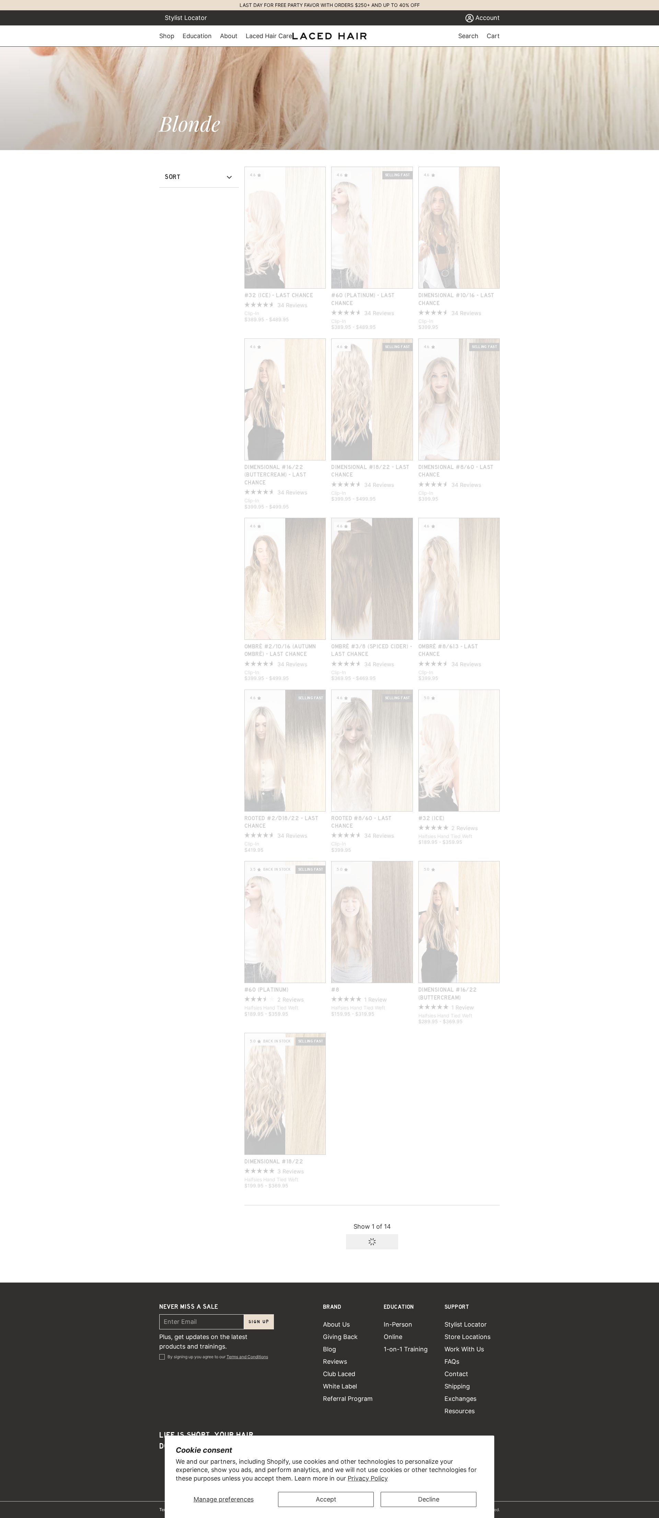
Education (197, 36)
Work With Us (464, 1349)
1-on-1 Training (406, 1349)
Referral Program (348, 1398)
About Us (336, 1324)
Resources (459, 1411)
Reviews (335, 1361)
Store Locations (467, 1336)
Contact (456, 1373)
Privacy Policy (368, 1478)
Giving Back (340, 1336)
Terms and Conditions (247, 1356)
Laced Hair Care (269, 36)
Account (487, 17)
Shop (166, 36)
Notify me (459, 279)
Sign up (258, 1321)
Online (393, 1336)
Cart (493, 36)
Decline (428, 1499)
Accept (326, 1499)
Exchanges (460, 1398)
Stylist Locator (186, 17)
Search (468, 36)
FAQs (451, 1361)
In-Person (398, 1324)
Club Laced (339, 1373)
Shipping (457, 1386)
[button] (372, 1241)
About (229, 36)
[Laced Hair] (329, 36)
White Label (340, 1386)
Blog (329, 1349)
